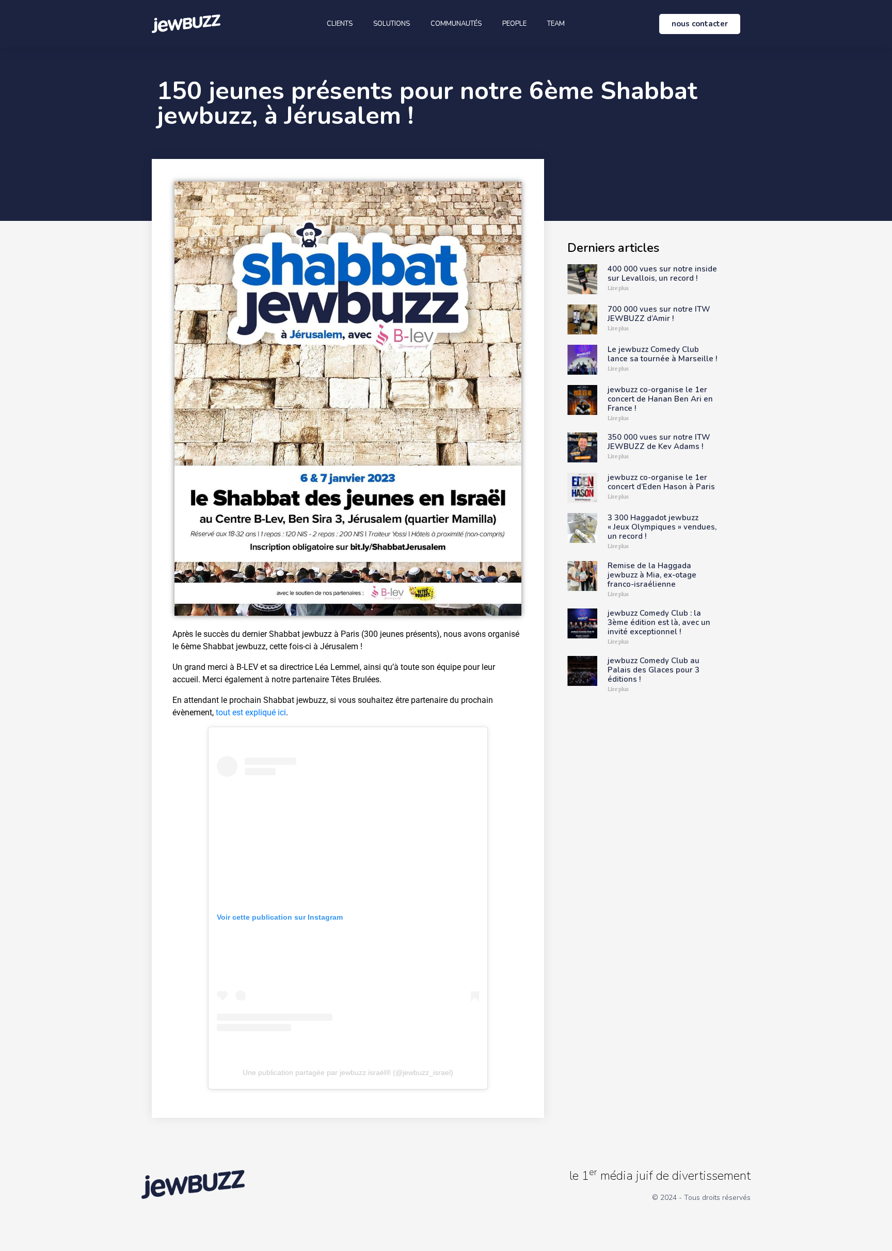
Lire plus (618, 288)
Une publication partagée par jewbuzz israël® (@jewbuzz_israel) (348, 1072)
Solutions (391, 23)
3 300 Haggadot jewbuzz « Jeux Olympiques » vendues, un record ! (662, 526)
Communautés (456, 23)
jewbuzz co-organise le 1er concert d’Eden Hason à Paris (661, 482)
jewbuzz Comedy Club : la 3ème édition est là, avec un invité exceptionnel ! (659, 622)
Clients (340, 23)
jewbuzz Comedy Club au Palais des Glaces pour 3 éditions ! (653, 669)
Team (556, 23)
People (514, 23)
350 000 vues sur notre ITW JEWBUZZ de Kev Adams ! (659, 442)
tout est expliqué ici (251, 712)
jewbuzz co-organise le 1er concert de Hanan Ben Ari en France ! (660, 398)
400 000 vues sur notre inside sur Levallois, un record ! (662, 273)
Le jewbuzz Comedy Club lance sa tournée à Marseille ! (662, 354)
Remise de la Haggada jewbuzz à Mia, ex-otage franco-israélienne (652, 574)
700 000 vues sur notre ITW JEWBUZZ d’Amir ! (659, 314)
